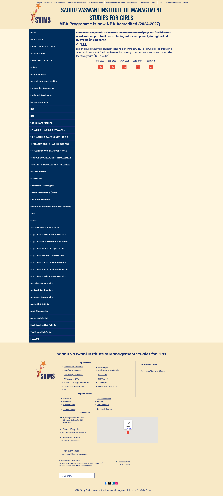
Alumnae (67, 401)
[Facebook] (106, 483)
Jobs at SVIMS (103, 404)
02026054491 (124, 464)
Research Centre (104, 409)
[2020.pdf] (124, 67)
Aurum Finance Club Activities (44, 227)
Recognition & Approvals (42, 88)
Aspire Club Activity (39, 304)
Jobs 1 (33, 213)
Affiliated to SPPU (71, 379)
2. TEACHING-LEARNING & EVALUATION (47, 130)
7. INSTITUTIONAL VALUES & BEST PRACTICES (50, 164)
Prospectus (36, 178)
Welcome (67, 398)
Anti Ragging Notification (109, 370)
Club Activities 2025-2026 (42, 46)
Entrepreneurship (39, 102)
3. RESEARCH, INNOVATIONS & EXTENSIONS (49, 137)
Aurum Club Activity (40, 318)
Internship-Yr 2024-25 (41, 60)
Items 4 (34, 220)
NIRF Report (103, 379)
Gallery (33, 67)
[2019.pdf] (138, 67)
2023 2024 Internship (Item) (43, 192)
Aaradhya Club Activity (41, 283)
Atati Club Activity (39, 311)
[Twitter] (109, 483)
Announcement (38, 74)
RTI (65, 389)
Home (33, 32)
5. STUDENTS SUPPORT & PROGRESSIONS (48, 151)
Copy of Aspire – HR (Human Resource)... (49, 241)
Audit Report (103, 367)
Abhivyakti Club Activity (41, 290)
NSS (32, 109)
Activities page (37, 53)
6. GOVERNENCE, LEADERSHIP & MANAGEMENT (50, 158)
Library (100, 401)
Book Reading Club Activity (43, 325)
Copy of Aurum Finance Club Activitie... (49, 234)
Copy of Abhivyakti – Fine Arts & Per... (48, 255)
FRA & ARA (102, 375)
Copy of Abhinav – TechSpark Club (47, 248)
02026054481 (124, 462)
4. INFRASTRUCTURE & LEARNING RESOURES (49, 144)
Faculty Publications (40, 199)
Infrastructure (69, 404)
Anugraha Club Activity (41, 297)
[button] (48, 2)
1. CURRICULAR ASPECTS (41, 123)
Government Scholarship (74, 386)
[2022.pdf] (100, 67)
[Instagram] (116, 483)
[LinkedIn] (113, 483)
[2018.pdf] (151, 67)
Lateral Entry (36, 39)
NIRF (32, 116)
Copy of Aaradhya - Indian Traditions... (48, 262)
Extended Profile (38, 171)
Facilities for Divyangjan (42, 185)
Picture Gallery (69, 409)
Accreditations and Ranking (43, 81)
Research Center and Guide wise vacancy (50, 206)
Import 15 (34, 339)
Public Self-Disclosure (41, 95)
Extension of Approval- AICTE (76, 382)
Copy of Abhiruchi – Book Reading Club (48, 269)
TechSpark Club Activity (42, 332)
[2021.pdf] (112, 67)
